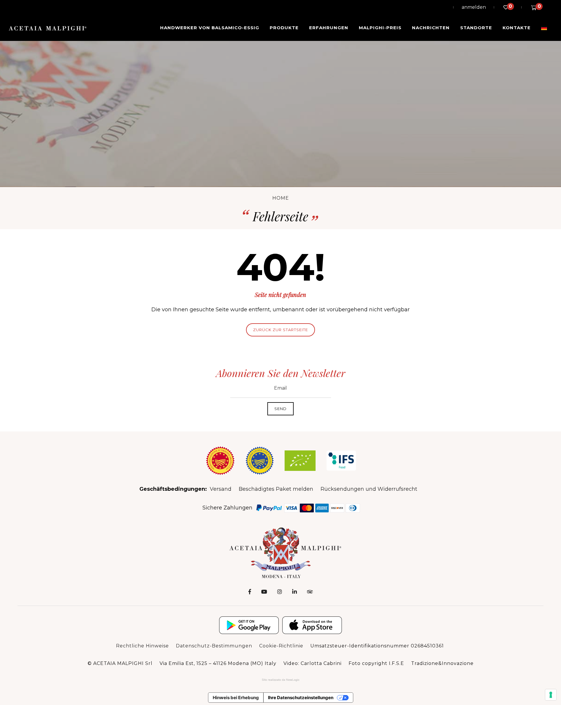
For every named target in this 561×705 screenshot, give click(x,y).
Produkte (284, 27)
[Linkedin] (294, 591)
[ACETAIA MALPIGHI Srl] (47, 28)
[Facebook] (249, 591)
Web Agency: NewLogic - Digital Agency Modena (280, 680)
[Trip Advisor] (310, 591)
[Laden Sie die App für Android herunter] (249, 625)
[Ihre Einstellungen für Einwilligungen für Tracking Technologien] (550, 694)
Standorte (476, 27)
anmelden (474, 7)
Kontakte (517, 27)
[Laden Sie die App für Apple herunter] (312, 625)
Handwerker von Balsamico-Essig (209, 27)
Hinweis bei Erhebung (236, 697)
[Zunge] (544, 28)
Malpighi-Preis (380, 27)
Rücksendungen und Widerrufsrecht (369, 489)
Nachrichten (431, 27)
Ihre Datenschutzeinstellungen (300, 697)
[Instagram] (279, 591)
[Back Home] (280, 552)
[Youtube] (264, 591)
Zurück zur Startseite (280, 329)
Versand (220, 489)
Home (280, 198)
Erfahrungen (328, 27)
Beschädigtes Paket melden (276, 489)
